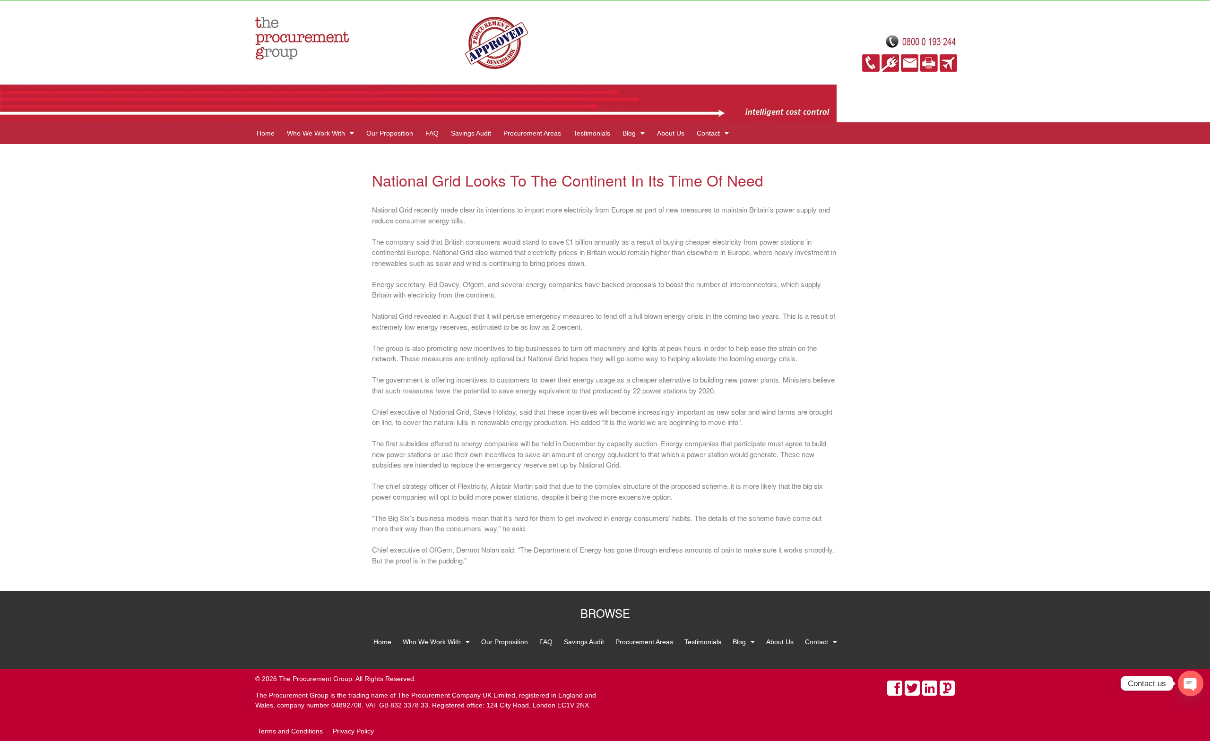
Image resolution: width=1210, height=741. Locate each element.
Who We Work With (316, 133)
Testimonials (591, 133)
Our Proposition (389, 133)
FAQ (432, 133)
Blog (629, 133)
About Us (670, 133)
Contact (708, 133)
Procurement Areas (532, 133)
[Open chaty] (1190, 683)
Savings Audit (471, 133)
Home (266, 133)
